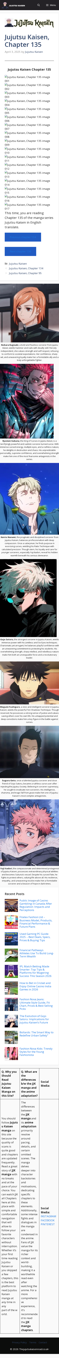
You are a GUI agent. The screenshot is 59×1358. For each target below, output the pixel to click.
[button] (38, 5)
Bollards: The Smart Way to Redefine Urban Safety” (36, 1033)
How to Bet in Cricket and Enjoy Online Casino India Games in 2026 (35, 986)
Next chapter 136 (20, 251)
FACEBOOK (47, 1220)
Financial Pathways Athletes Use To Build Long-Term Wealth (37, 953)
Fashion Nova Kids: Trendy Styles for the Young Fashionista (36, 1052)
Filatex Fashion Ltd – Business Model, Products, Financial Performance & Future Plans (36, 921)
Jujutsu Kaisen (18, 263)
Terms (32, 1342)
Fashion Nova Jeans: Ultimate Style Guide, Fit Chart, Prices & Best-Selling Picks (36, 1004)
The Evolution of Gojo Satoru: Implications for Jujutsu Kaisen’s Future (34, 1019)
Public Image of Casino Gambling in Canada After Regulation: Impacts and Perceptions (36, 905)
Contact (43, 1342)
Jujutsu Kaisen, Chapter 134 (26, 268)
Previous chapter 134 (23, 237)
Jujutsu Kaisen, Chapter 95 (25, 273)
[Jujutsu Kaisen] (14, 5)
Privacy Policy (19, 1342)
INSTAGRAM (48, 1216)
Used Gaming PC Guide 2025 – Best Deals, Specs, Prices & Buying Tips (35, 937)
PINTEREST (48, 1224)
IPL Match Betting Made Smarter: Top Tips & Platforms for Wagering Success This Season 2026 (35, 971)
